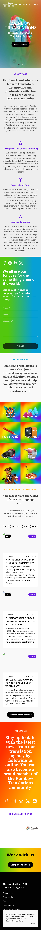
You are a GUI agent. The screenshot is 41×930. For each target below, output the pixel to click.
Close (33, 923)
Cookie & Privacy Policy (14, 921)
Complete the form (20, 864)
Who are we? (20, 44)
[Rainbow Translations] (8, 4)
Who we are (19, 4)
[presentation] (20, 314)
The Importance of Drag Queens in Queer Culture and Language (20, 621)
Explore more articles (21, 714)
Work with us (8, 905)
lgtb (8, 536)
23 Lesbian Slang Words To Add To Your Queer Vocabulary (19, 682)
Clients (35, 4)
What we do (8, 897)
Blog (28, 4)
